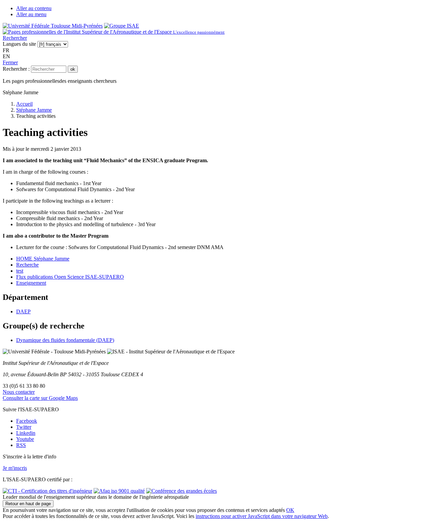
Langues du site (19, 44)
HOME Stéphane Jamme (42, 259)
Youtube (25, 439)
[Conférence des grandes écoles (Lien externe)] (181, 491)
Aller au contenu (34, 8)
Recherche (27, 265)
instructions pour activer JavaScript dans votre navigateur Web (262, 516)
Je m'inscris (15, 468)
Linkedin (25, 433)
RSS (21, 445)
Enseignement (31, 283)
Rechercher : (16, 69)
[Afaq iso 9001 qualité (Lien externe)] (119, 491)
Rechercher (15, 38)
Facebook (26, 421)
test (19, 271)
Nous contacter (19, 392)
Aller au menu (31, 14)
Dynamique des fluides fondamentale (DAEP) (65, 340)
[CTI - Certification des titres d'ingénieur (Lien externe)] (47, 491)
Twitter (23, 427)
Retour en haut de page (28, 503)
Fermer (10, 62)
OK (290, 510)
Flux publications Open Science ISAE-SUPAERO (70, 277)
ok (72, 69)
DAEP (23, 311)
